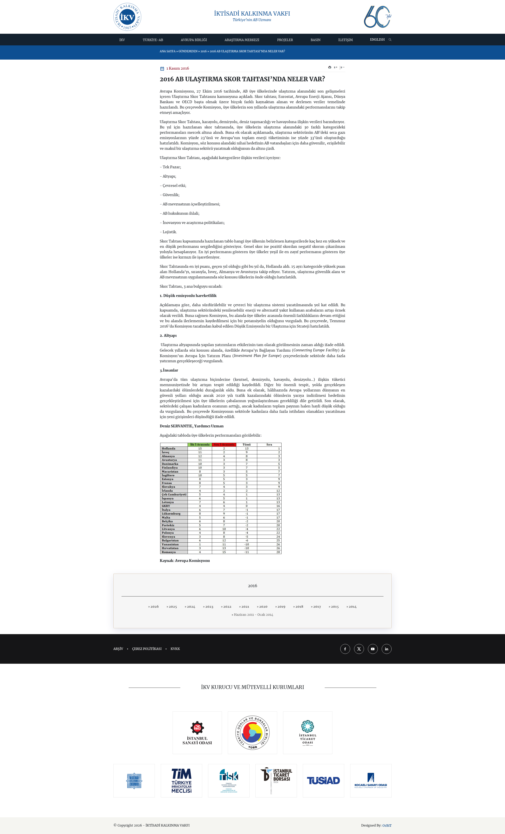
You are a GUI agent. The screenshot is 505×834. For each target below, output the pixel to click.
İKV (122, 40)
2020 (262, 606)
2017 (316, 606)
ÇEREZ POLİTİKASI (147, 649)
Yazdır (329, 67)
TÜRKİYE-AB (153, 40)
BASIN (316, 40)
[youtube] (373, 649)
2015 (334, 606)
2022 (227, 606)
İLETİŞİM (345, 40)
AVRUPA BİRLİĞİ (194, 40)
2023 (209, 606)
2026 (154, 606)
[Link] (197, 732)
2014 (352, 606)
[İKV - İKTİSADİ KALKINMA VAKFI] (127, 17)
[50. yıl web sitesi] (377, 17)
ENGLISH (377, 39)
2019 (281, 606)
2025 (172, 606)
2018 (299, 606)
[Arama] (390, 39)
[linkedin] (387, 649)
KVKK (175, 649)
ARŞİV (118, 649)
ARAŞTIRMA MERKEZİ (242, 40)
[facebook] (345, 649)
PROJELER (285, 40)
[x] (359, 649)
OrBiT (387, 825)
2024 (190, 606)
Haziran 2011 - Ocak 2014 (253, 614)
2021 (245, 606)
